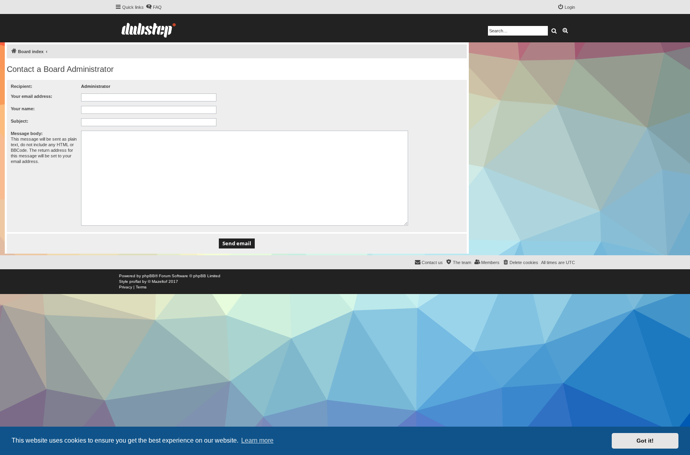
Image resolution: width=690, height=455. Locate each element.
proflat (135, 281)
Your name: (23, 108)
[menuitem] (154, 7)
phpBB (148, 276)
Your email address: (31, 96)
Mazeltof (159, 281)
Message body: (27, 133)
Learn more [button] (257, 440)
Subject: (19, 121)
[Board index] (148, 28)
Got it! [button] (645, 440)
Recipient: (21, 86)
